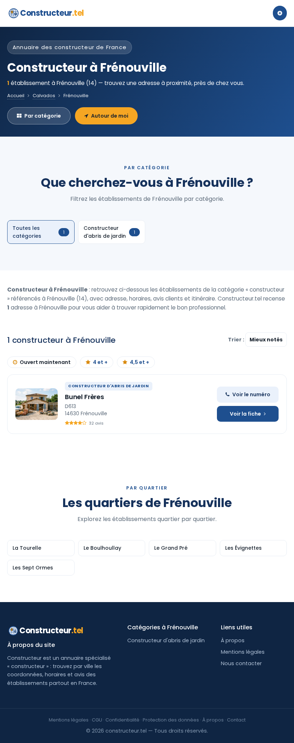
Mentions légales (243, 652)
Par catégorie (42, 115)
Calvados (44, 95)
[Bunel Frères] (36, 404)
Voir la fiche (245, 413)
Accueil (15, 95)
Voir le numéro (251, 394)
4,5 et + (139, 362)
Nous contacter (241, 663)
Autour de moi (109, 115)
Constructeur (52, 13)
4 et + (100, 362)
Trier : (236, 339)
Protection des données (171, 719)
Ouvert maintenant (45, 362)
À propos (233, 640)
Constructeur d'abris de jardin (166, 640)
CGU (97, 719)
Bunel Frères (84, 396)
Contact (236, 719)
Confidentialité (122, 719)
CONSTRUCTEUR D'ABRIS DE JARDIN (108, 386)
